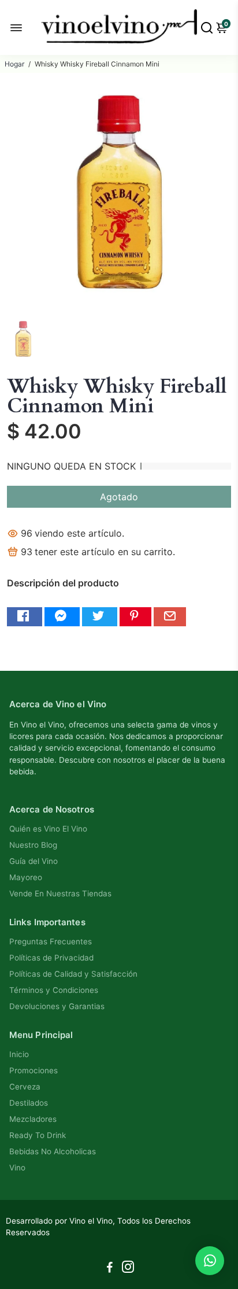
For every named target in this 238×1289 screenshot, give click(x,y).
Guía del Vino (33, 861)
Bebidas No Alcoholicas (52, 1151)
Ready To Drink (37, 1135)
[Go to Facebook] (24, 616)
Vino (17, 1167)
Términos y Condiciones (53, 990)
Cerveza (24, 1086)
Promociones (33, 1070)
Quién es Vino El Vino (48, 828)
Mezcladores (33, 1119)
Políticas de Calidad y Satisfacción (73, 973)
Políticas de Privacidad (51, 957)
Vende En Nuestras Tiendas (60, 893)
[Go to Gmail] (170, 616)
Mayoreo (25, 877)
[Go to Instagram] (128, 1268)
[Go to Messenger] (62, 616)
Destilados (28, 1102)
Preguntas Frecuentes (50, 941)
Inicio (19, 1054)
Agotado (119, 497)
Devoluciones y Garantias (57, 1006)
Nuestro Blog (33, 845)
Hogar (14, 64)
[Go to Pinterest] (135, 616)
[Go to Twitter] (99, 616)
